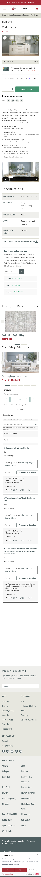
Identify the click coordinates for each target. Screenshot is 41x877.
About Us (5, 715)
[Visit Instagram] (13, 100)
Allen (23, 765)
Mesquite (5, 804)
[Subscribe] (36, 686)
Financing (5, 701)
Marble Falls (26, 798)
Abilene (5, 765)
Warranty (24, 715)
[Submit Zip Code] (21, 271)
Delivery (5, 706)
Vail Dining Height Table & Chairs (14, 376)
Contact (5, 741)
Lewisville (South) (9, 798)
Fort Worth (6, 787)
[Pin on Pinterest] (17, 100)
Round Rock (7, 820)
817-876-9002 (7, 745)
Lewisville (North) (28, 793)
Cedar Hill (6, 777)
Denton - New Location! (26, 779)
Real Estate (6, 724)
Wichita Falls (7, 831)
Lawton (5, 793)
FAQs (22, 701)
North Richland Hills (9, 814)
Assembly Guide (8, 710)
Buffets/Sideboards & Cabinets (18, 15)
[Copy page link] (21, 100)
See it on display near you (13, 96)
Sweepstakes (7, 728)
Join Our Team (7, 719)
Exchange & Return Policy (28, 708)
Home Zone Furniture (26, 841)
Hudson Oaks (26, 787)
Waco (23, 825)
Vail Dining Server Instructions (19, 241)
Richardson (25, 814)
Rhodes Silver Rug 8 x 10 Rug (13, 335)
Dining (4, 15)
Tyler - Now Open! (9, 825)
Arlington (5, 771)
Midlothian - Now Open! (28, 806)
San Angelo (25, 820)
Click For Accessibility (29, 719)
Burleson (24, 771)
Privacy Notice (8, 851)
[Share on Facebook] (8, 100)
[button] (36, 9)
